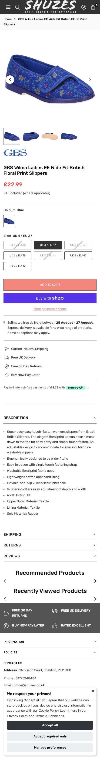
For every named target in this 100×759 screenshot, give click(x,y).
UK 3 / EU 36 (18, 245)
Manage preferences (50, 747)
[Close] (93, 690)
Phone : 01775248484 (20, 678)
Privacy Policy (17, 716)
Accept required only (50, 736)
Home (7, 19)
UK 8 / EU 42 (78, 255)
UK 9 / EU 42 (18, 266)
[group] (50, 79)
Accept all (50, 725)
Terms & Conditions (49, 716)
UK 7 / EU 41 (48, 255)
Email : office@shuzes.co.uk (24, 685)
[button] (93, 7)
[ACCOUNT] (83, 7)
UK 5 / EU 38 (78, 245)
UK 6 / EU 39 (18, 255)
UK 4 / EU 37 (48, 245)
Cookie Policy (48, 711)
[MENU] (8, 7)
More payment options (50, 309)
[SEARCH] (17, 7)
